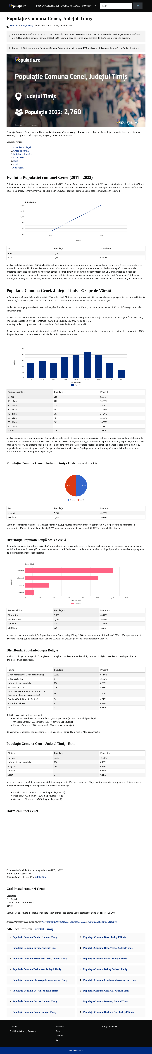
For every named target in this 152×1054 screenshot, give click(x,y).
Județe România (70, 6)
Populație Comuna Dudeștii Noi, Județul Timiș (108, 1012)
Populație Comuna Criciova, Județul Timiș (106, 990)
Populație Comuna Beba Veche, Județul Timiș (108, 947)
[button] (95, 6)
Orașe (58, 1031)
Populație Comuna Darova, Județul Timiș (105, 1001)
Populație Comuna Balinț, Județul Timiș (105, 969)
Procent (104, 392)
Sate (57, 1040)
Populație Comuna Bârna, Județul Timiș (34, 947)
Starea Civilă (14, 610)
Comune (59, 1035)
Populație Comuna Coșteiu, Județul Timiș (35, 990)
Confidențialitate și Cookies (23, 1031)
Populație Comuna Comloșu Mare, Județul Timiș (109, 980)
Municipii (59, 1026)
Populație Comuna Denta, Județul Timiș (34, 1012)
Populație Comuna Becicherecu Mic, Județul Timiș (40, 958)
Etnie (10, 753)
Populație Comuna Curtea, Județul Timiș (35, 1001)
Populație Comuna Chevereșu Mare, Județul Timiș (40, 980)
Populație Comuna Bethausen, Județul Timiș (37, 969)
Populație (58, 392)
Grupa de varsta (15, 392)
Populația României (47, 6)
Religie (11, 669)
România (14, 25)
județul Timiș (41, 877)
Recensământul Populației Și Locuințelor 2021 (63, 921)
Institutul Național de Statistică (102, 921)
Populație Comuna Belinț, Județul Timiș (105, 958)
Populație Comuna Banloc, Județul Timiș (35, 937)
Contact (87, 6)
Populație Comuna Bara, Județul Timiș (104, 937)
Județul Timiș (26, 25)
